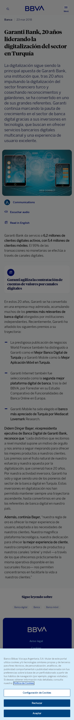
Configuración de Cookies (37, 692)
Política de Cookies (24, 683)
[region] (37, 684)
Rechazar (37, 703)
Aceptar (37, 713)
